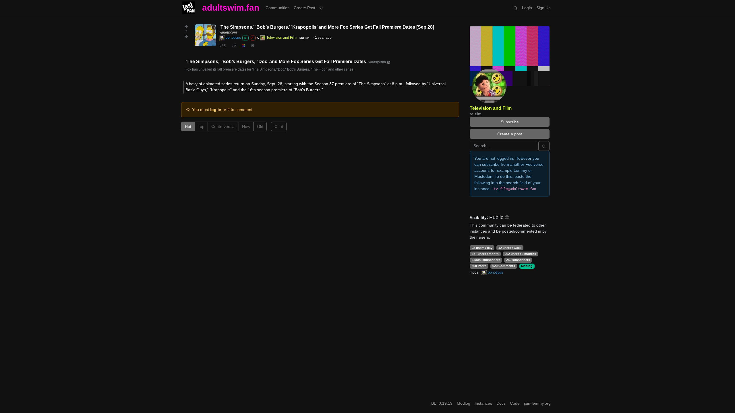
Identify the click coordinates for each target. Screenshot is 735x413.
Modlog (527, 266)
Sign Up (543, 7)
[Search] (515, 8)
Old (260, 126)
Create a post (509, 134)
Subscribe (510, 122)
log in (215, 109)
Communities (277, 7)
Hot (188, 126)
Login (527, 7)
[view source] (252, 45)
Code (515, 403)
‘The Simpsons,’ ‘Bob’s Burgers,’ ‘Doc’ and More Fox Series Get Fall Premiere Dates (275, 61)
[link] (234, 45)
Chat (278, 126)
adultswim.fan (230, 7)
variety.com (228, 32)
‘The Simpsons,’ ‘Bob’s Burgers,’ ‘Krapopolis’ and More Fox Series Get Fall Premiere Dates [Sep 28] (326, 27)
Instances (483, 403)
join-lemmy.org (537, 403)
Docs (501, 403)
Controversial (223, 126)
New (246, 126)
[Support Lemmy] (321, 8)
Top (201, 126)
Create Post (304, 7)
